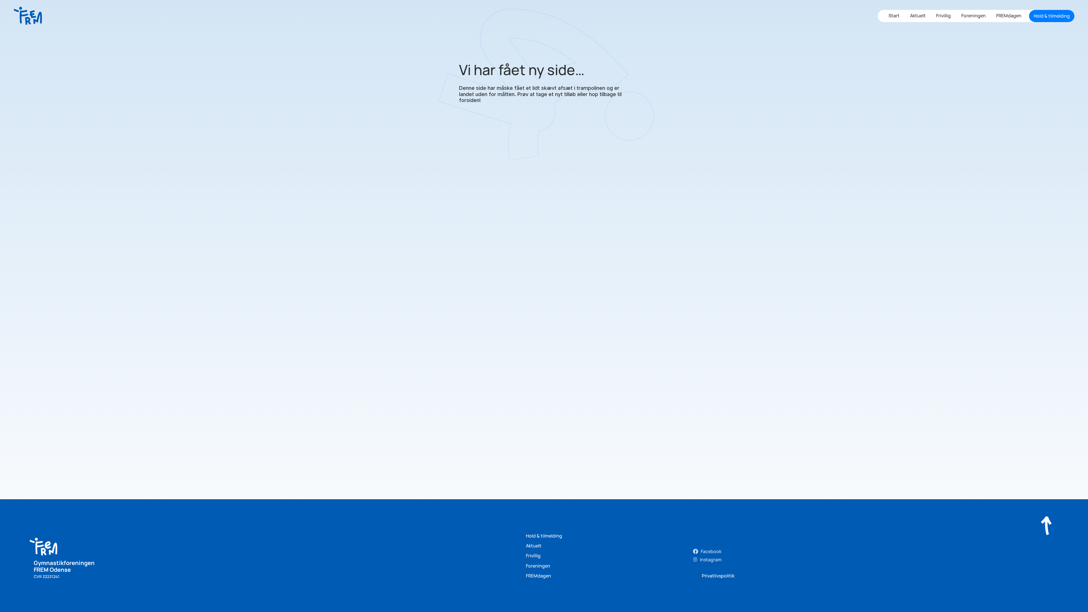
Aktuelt (918, 15)
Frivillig (943, 15)
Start (894, 15)
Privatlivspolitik (718, 576)
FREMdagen (1008, 15)
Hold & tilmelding (544, 536)
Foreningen (973, 15)
